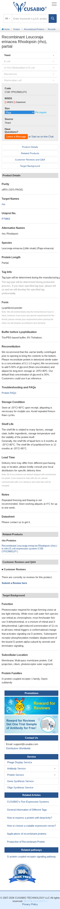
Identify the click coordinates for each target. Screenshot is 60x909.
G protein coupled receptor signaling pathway (31, 856)
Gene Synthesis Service (20, 781)
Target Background (30, 166)
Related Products (30, 153)
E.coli (7, 61)
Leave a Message (16, 136)
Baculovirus (10, 74)
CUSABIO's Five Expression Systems (28, 801)
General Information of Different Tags (27, 809)
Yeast (7, 55)
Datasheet (21, 102)
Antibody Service (16, 768)
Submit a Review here (14, 583)
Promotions (31, 693)
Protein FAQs (9, 392)
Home (7, 29)
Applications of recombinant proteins (26, 833)
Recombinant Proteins (34, 29)
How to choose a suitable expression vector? (31, 825)
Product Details (30, 147)
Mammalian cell (12, 80)
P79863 (6, 218)
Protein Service (15, 774)
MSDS (10, 102)
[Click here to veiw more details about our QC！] (22, 873)
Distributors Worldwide (17, 748)
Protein (16, 29)
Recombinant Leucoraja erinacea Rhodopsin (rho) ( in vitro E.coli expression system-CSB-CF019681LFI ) (29, 548)
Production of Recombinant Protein (26, 841)
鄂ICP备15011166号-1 (36, 901)
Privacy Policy (30, 904)
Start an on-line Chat (42, 136)
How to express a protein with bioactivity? (29, 817)
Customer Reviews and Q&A (30, 159)
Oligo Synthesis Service (20, 787)
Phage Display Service (19, 762)
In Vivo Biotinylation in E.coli (19, 67)
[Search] (53, 18)
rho (3, 204)
